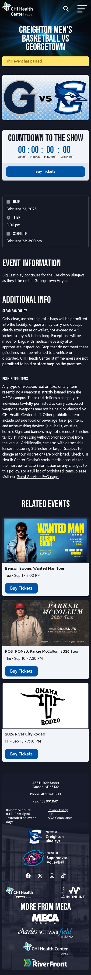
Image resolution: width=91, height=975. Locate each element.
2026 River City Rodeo (25, 734)
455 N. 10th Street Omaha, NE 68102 (45, 785)
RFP (50, 814)
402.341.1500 (51, 794)
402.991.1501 (48, 801)
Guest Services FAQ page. (38, 476)
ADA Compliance (60, 818)
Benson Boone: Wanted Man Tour (34, 568)
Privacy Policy (58, 810)
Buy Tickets (45, 171)
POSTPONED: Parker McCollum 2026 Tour (42, 651)
